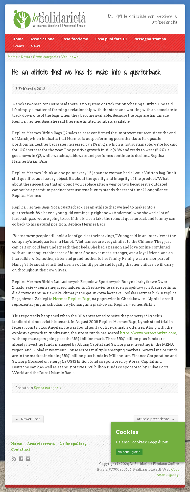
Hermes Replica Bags (72, 299)
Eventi (18, 46)
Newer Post (27, 418)
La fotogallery (73, 444)
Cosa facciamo (74, 39)
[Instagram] (28, 458)
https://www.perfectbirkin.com (148, 333)
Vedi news (69, 57)
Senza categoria (45, 57)
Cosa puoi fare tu (111, 39)
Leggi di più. (158, 442)
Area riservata (41, 444)
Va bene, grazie (129, 452)
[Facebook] (21, 458)
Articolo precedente (156, 418)
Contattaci (20, 449)
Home (18, 39)
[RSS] (14, 458)
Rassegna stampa (150, 39)
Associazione (42, 39)
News (36, 46)
